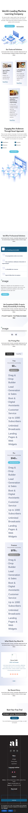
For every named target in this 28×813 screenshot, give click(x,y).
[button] (12, 681)
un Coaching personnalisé (12, 250)
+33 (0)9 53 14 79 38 (17, 785)
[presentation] (12, 334)
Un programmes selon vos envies (14, 256)
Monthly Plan (10, 354)
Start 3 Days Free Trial (14, 462)
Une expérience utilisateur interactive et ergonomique (14, 100)
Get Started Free (20, 26)
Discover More (14, 151)
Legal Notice (14, 763)
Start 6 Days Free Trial (14, 554)
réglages (5, 808)
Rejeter (10, 810)
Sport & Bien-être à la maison (6, 72)
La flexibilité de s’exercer (21, 70)
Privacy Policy (14, 761)
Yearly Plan (18, 354)
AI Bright (14, 759)
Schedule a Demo (9, 26)
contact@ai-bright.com (15, 783)
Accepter (4, 810)
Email (14, 793)
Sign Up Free (14, 718)
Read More (5, 82)
